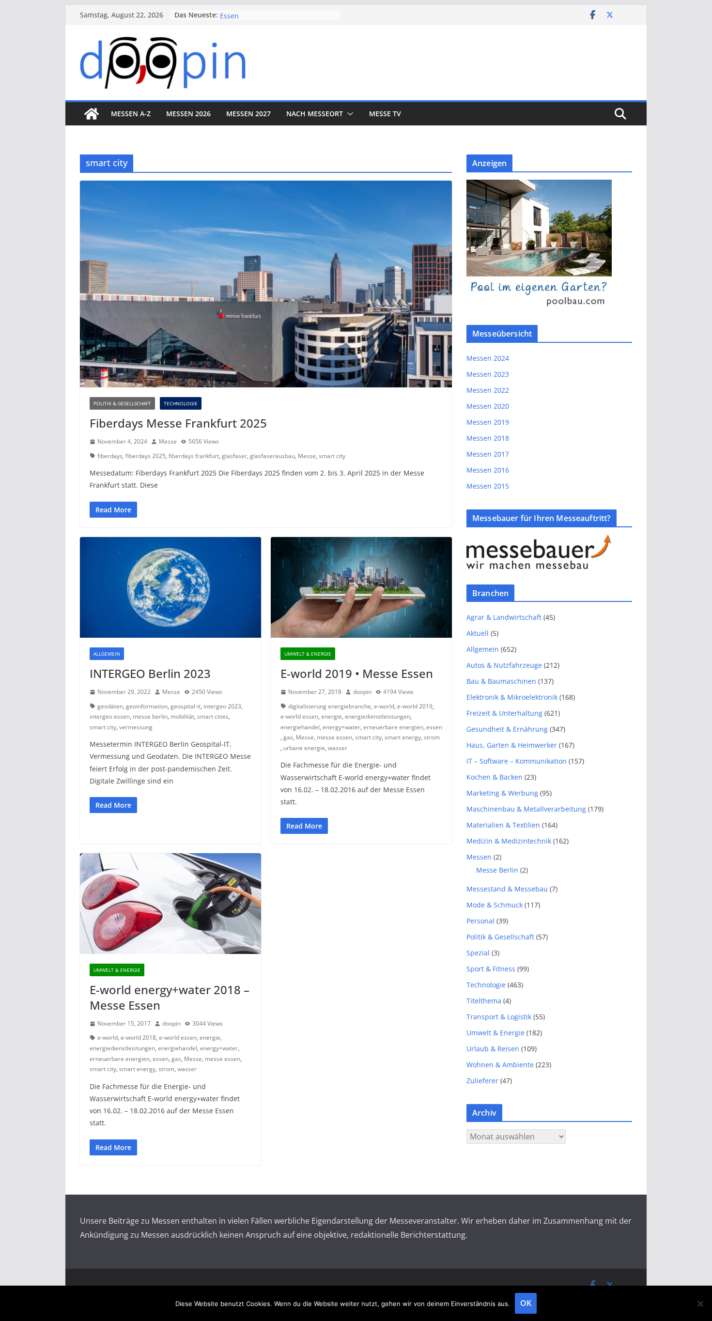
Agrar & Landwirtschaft (504, 617)
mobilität (182, 716)
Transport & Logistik (498, 1016)
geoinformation (147, 706)
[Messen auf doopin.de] (91, 113)
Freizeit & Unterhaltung (504, 713)
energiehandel (300, 727)
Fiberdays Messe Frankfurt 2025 (178, 423)
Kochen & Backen (494, 777)
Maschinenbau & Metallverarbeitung (526, 809)
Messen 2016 (487, 470)
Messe (168, 441)
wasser (337, 748)
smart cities (213, 716)
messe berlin (150, 716)
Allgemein (106, 653)
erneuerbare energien (393, 727)
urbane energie (304, 748)
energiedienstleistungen (377, 716)
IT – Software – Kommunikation (516, 761)
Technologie (181, 403)
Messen (479, 856)
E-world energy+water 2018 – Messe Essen (169, 997)
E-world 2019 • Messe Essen (356, 673)
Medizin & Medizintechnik (508, 840)
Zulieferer (482, 1080)
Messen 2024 (487, 358)
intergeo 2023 (222, 706)
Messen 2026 (188, 113)
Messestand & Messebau (507, 888)
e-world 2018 (138, 1037)
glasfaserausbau (272, 456)
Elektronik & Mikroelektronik (511, 697)
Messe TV (385, 113)
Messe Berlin (497, 870)
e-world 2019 (415, 706)
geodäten (110, 706)
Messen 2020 (487, 406)
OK (525, 1303)
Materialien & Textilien (503, 824)
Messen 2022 (487, 390)
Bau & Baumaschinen (501, 681)
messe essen (334, 737)
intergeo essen (110, 716)
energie (331, 716)
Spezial (478, 952)
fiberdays (110, 456)
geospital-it (185, 706)
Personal (480, 920)
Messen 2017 (487, 454)
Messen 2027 (248, 113)
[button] (348, 114)
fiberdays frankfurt (194, 456)
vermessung (136, 727)
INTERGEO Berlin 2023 (150, 673)
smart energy (403, 737)
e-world (384, 706)
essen (434, 727)
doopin (362, 692)
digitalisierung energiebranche (329, 706)
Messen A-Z (131, 113)
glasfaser (234, 456)
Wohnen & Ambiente (500, 1064)
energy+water (341, 727)
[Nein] (700, 1303)
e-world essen (299, 716)
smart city (332, 456)
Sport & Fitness (490, 968)
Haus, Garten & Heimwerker (511, 745)
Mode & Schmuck (494, 904)
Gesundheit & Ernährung (507, 729)
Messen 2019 (487, 422)
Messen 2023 (487, 374)
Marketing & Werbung (502, 793)
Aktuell (477, 633)
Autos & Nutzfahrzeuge (504, 665)
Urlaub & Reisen (492, 1048)
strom (432, 737)
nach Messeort (314, 113)
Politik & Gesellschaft (122, 403)
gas (288, 737)
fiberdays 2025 (145, 456)
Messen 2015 (487, 486)
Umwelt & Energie (307, 653)
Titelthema (483, 1000)
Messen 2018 (487, 438)
